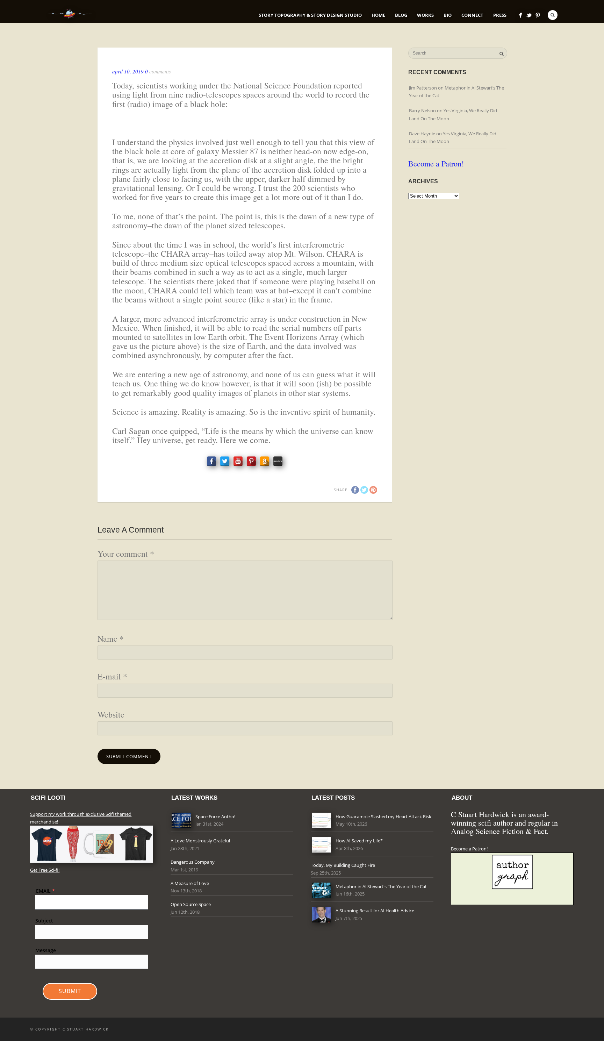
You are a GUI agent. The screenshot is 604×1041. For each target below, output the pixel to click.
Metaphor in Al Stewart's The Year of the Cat (381, 886)
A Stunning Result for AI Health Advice (375, 910)
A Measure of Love (190, 883)
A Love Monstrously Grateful (200, 840)
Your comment (126, 553)
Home (378, 15)
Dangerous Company (193, 862)
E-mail (112, 676)
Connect (472, 15)
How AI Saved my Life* (359, 840)
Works (425, 15)
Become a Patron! (436, 163)
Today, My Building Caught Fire (343, 865)
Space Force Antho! (215, 816)
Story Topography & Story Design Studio (310, 15)
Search (553, 15)
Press (499, 15)
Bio (448, 15)
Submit (70, 991)
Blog (401, 15)
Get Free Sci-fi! (44, 870)
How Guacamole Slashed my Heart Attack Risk (383, 816)
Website (111, 714)
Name (111, 638)
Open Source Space (191, 904)
